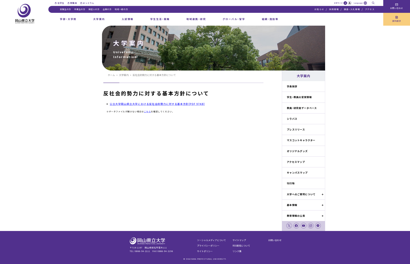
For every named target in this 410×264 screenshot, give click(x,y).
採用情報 (334, 9)
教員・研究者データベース (302, 108)
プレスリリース (296, 129)
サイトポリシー (205, 251)
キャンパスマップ (297, 172)
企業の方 (107, 9)
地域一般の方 (121, 9)
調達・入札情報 (352, 9)
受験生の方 (65, 9)
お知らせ (319, 9)
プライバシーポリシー (208, 245)
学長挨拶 (292, 86)
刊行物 (291, 183)
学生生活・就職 (160, 19)
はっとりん (88, 2)
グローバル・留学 (234, 19)
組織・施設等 (270, 19)
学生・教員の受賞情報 (299, 97)
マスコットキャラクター (301, 140)
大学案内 (99, 19)
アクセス (370, 9)
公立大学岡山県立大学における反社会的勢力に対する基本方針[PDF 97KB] (157, 104)
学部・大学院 (68, 19)
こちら (147, 111)
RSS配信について (241, 245)
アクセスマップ (296, 161)
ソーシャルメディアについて (211, 240)
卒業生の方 (79, 9)
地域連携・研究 (196, 19)
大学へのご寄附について (301, 194)
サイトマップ (239, 240)
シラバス (292, 118)
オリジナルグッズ (297, 151)
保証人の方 (93, 9)
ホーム (111, 75)
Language (358, 3)
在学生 (60, 2)
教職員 (73, 2)
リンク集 (237, 251)
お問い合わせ (275, 240)
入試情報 (128, 19)
